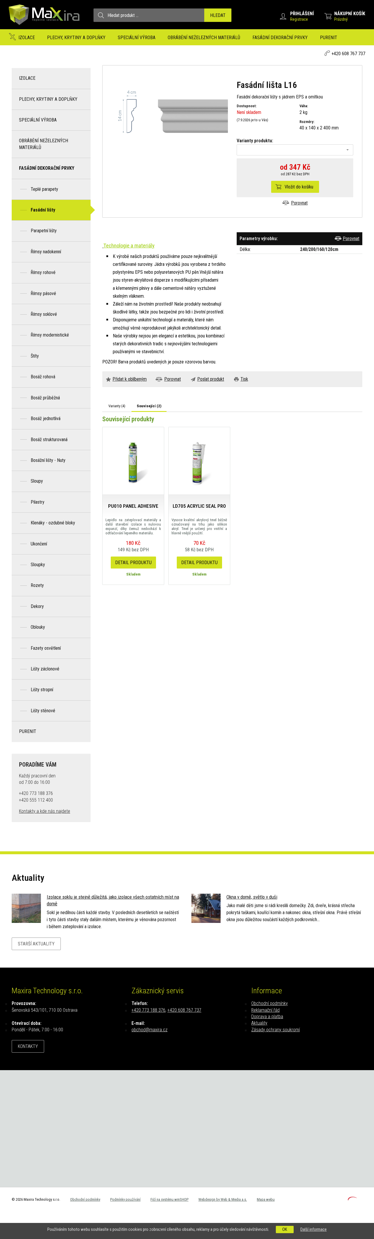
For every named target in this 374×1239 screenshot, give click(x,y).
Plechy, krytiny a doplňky (76, 37)
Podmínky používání (125, 1199)
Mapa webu (266, 1199)
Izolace (26, 37)
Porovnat (299, 203)
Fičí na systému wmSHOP (169, 1199)
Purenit (328, 37)
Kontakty (28, 1046)
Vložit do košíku (299, 187)
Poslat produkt (210, 379)
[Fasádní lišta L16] (169, 116)
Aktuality (259, 1023)
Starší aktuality (36, 944)
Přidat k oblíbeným (129, 379)
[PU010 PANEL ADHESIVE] (133, 460)
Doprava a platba (267, 1016)
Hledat (218, 15)
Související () (149, 406)
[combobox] (295, 149)
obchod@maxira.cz (149, 1029)
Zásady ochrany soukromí (275, 1029)
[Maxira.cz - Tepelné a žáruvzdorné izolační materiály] (44, 27)
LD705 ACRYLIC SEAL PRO (199, 506)
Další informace (313, 1229)
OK (285, 1229)
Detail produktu (133, 562)
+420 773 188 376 (148, 1010)
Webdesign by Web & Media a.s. (222, 1199)
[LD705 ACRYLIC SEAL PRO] (199, 460)
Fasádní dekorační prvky (280, 37)
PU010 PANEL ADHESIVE (133, 506)
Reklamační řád (265, 1010)
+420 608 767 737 (348, 53)
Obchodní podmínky (269, 1003)
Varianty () (116, 406)
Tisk (244, 379)
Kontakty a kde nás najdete (44, 811)
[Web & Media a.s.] (352, 1199)
